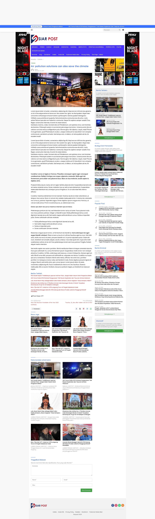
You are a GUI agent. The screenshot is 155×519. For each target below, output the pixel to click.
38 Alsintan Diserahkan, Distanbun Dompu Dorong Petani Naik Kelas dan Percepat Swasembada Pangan (107, 283)
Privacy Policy (86, 54)
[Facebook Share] (76, 308)
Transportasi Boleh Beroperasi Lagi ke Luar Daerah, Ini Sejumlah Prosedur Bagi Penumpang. (111, 221)
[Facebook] (112, 505)
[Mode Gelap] (123, 29)
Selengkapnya (108, 138)
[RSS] (122, 505)
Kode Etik (61, 54)
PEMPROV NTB (110, 47)
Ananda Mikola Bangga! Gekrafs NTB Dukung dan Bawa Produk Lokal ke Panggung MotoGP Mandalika (58, 290)
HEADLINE (56, 47)
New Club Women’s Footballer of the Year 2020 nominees (44, 302)
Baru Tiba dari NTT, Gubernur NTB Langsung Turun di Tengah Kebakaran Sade (54, 287)
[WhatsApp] (119, 505)
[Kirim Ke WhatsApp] (90, 308)
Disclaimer (47, 54)
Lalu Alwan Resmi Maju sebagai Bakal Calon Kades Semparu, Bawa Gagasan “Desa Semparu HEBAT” (61, 280)
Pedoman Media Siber (72, 54)
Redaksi (77, 512)
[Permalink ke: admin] (32, 70)
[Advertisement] (54, 12)
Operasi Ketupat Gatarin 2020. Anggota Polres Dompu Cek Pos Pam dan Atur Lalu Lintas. (111, 234)
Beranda (34, 54)
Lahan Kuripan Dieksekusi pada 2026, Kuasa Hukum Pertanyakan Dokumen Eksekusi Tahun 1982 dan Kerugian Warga (109, 289)
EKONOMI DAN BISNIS (38, 51)
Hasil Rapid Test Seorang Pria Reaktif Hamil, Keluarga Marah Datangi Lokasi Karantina (110, 228)
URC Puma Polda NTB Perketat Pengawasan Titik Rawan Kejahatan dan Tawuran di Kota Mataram (71, 26)
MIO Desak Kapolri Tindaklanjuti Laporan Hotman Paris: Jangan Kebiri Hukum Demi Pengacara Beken (61, 275)
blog (40, 54)
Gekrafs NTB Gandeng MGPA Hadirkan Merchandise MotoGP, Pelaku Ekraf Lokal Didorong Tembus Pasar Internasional (107, 276)
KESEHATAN (64, 47)
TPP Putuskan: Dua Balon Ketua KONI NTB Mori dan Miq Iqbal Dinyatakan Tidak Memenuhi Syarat (109, 302)
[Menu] (32, 29)
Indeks (54, 54)
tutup (28, 32)
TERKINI (42, 47)
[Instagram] (116, 505)
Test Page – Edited (97, 54)
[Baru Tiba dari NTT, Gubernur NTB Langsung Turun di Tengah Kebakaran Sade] (61, 341)
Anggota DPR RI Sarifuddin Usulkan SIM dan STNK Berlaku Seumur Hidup (110, 209)
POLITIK (119, 47)
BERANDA (35, 47)
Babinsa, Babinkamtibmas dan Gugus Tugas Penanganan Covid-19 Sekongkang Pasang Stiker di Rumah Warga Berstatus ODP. (111, 241)
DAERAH (49, 47)
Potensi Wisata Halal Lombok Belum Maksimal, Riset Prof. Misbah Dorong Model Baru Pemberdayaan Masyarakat (109, 173)
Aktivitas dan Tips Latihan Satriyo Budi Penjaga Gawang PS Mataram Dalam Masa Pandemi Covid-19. (110, 215)
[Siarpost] (44, 38)
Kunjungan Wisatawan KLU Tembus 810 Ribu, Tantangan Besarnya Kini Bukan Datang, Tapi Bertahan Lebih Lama (101, 189)
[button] (119, 29)
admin (36, 69)
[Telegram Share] (87, 308)
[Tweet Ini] (80, 308)
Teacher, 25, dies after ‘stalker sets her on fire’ (78, 301)
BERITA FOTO (83, 47)
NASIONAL (74, 47)
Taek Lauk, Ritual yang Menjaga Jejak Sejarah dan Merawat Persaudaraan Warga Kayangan (117, 189)
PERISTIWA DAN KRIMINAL (96, 47)
